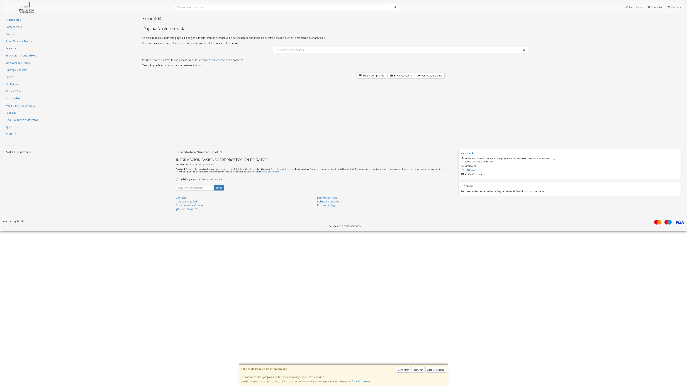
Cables (9, 77)
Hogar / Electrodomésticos (21, 105)
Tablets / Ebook (15, 91)
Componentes (14, 27)
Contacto (656, 7)
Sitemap (197, 65)
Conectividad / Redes (18, 62)
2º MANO (11, 134)
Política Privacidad (186, 201)
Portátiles (11, 34)
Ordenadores (13, 19)
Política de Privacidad (270, 171)
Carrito (675, 7)
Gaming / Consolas (17, 69)
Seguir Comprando (373, 75)
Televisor (11, 48)
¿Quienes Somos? (186, 209)
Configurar (403, 369)
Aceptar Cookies (435, 369)
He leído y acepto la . (202, 179)
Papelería (11, 112)
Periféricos (12, 84)
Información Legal (327, 197)
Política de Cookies (359, 381)
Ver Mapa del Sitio (431, 75)
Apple (9, 127)
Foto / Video (13, 98)
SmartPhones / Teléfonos (20, 41)
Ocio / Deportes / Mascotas (22, 120)
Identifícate (635, 7)
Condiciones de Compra (190, 205)
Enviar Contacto (402, 75)
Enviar (219, 187)
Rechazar (418, 369)
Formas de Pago (326, 205)
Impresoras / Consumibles (21, 55)
